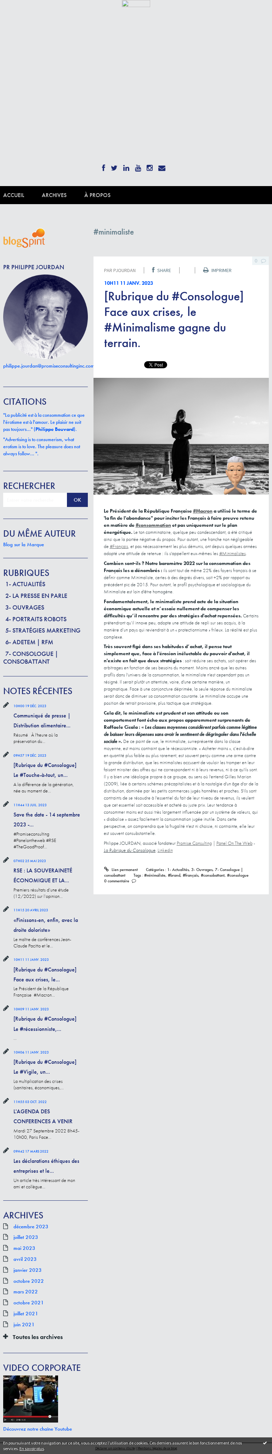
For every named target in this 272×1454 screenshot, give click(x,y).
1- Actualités (25, 584)
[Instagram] (150, 166)
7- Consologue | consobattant (30, 657)
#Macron (202, 511)
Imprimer (221, 270)
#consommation (153, 525)
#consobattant (213, 875)
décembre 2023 (31, 1226)
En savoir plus (31, 1448)
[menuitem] (22, 195)
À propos (97, 195)
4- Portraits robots (36, 619)
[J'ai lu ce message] (265, 1443)
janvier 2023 (27, 1270)
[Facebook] (103, 166)
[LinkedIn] (126, 166)
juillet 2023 (25, 1237)
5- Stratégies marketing (42, 630)
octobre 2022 (28, 1281)
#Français (119, 546)
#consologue (238, 875)
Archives (54, 195)
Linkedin (165, 850)
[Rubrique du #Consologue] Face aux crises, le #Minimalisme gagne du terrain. (174, 319)
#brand (174, 875)
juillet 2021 (25, 1313)
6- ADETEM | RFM (29, 642)
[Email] (161, 166)
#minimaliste (154, 875)
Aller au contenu (21, 13)
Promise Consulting (194, 843)
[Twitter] (114, 166)
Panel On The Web (234, 843)
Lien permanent (123, 869)
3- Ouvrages (24, 607)
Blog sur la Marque (23, 544)
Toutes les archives (38, 1336)
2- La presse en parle (36, 596)
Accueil (13, 195)
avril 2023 (25, 1259)
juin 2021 (24, 1324)
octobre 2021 (28, 1302)
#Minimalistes (232, 553)
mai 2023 (24, 1248)
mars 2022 (25, 1291)
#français (190, 875)
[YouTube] (138, 166)
